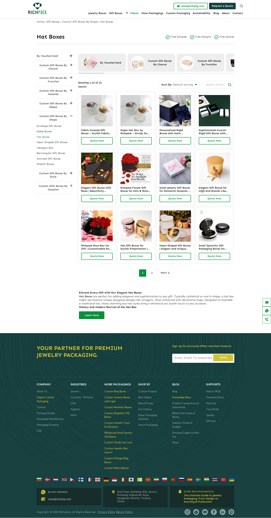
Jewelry (75, 391)
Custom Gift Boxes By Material (53, 92)
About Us (42, 391)
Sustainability (201, 13)
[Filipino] (72, 480)
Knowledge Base (181, 397)
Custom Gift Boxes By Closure (53, 67)
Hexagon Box (45, 147)
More (74, 415)
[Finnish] (81, 480)
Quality (210, 415)
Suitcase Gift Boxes (49, 158)
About (226, 13)
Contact (238, 13)
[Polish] (164, 480)
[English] (64, 480)
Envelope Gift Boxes (49, 126)
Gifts (73, 403)
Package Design (46, 413)
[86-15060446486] (266, 311)
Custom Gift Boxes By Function (53, 79)
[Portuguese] (173, 480)
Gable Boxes (44, 131)
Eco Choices (145, 409)
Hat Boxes (43, 136)
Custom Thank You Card (118, 442)
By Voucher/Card (47, 55)
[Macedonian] (148, 480)
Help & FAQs (213, 391)
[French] (89, 480)
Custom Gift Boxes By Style (53, 175)
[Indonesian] (114, 480)
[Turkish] (223, 480)
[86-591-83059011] (266, 319)
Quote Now (97, 140)
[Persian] (156, 480)
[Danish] (47, 480)
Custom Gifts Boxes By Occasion (53, 187)
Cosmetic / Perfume (82, 397)
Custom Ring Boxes (115, 391)
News (175, 442)
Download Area (215, 397)
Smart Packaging (148, 424)
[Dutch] (55, 480)
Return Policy (124, 511)
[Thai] (214, 480)
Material (211, 403)
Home (40, 21)
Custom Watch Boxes (116, 468)
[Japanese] (131, 480)
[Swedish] (198, 480)
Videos (134, 13)
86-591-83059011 (58, 491)
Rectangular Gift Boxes (51, 153)
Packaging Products (48, 424)
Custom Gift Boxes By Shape (80, 21)
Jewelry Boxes (97, 13)
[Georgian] (97, 480)
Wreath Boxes (45, 164)
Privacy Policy (106, 511)
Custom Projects (147, 391)
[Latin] (139, 480)
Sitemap (210, 420)
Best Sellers (145, 397)
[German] (106, 480)
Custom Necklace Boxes (118, 407)
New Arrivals (145, 403)
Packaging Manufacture (50, 418)
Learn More (92, 315)
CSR (39, 430)
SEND (223, 357)
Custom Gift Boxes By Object (53, 105)
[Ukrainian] (231, 480)
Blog (216, 13)
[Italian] (122, 480)
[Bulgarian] (39, 480)
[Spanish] (189, 480)
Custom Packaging (178, 13)
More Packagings (152, 13)
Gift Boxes (115, 13)
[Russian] (181, 480)
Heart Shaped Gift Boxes (52, 142)
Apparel (75, 409)
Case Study (212, 409)
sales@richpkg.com (59, 498)
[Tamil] (206, 480)
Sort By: (166, 84)
